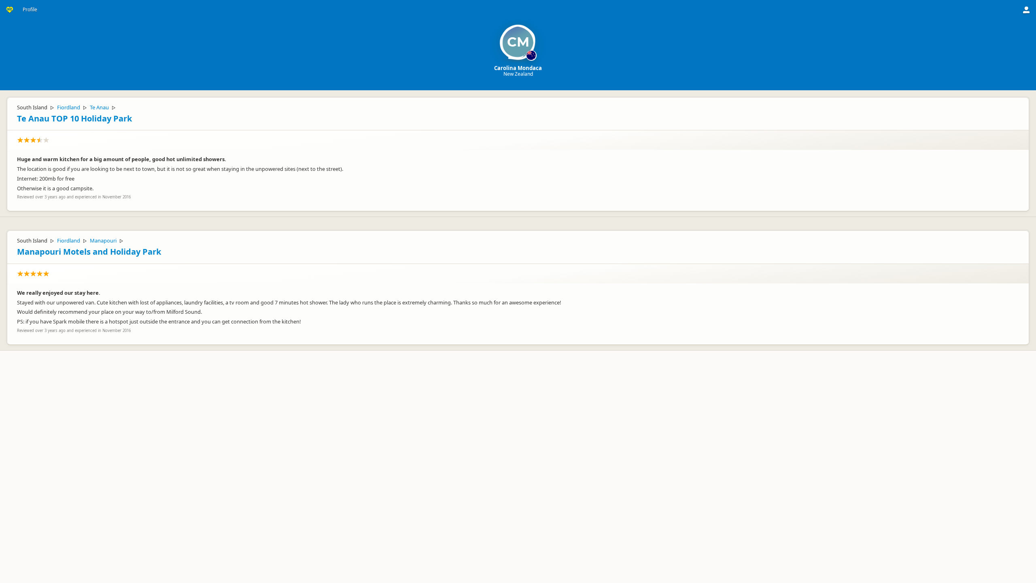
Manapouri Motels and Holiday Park (89, 251)
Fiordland (68, 107)
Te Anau (99, 107)
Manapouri (103, 240)
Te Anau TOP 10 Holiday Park (74, 118)
